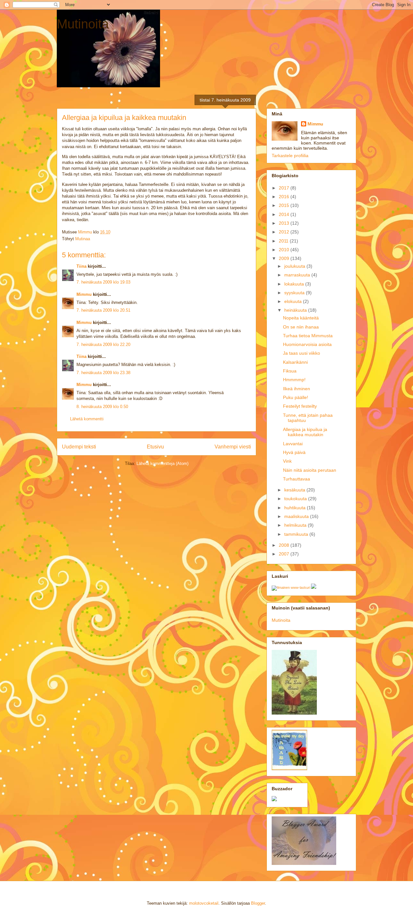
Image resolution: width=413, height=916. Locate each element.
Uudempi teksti (79, 446)
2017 (284, 187)
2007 (284, 553)
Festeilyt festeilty (300, 406)
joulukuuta (295, 266)
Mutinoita (83, 24)
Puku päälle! (295, 397)
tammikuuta (296, 534)
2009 (284, 258)
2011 (284, 240)
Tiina (81, 266)
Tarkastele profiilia (290, 155)
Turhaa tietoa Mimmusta (308, 335)
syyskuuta (295, 292)
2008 (284, 545)
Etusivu (155, 446)
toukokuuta (296, 498)
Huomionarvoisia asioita (307, 344)
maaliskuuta (297, 516)
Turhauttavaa (296, 478)
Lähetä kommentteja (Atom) (162, 463)
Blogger (258, 903)
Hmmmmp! (294, 379)
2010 (284, 249)
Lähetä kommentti (87, 418)
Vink (287, 461)
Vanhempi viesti (233, 446)
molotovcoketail (203, 903)
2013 (284, 223)
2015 (284, 205)
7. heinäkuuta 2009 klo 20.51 (103, 310)
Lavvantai (293, 443)
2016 (284, 196)
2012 (284, 231)
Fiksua (290, 370)
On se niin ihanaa (301, 326)
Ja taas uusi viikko (301, 353)
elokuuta (293, 301)
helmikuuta (296, 525)
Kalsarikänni (295, 362)
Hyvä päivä (294, 452)
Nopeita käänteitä (301, 317)
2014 (284, 214)
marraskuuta (297, 274)
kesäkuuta (295, 489)
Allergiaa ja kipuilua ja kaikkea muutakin (305, 432)
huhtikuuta (295, 507)
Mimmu (84, 294)
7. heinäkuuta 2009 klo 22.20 (103, 344)
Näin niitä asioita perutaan (309, 470)
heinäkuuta (296, 310)
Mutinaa (82, 238)
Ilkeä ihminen (296, 388)
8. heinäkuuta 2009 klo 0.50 (102, 406)
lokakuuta (294, 283)
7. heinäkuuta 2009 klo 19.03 (103, 282)
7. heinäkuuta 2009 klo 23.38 (103, 372)
